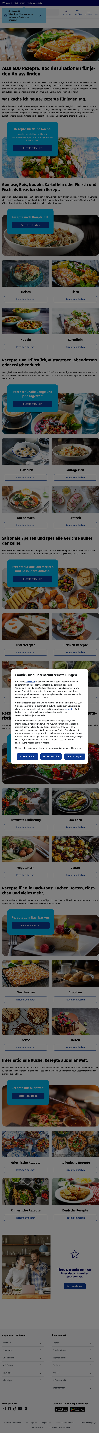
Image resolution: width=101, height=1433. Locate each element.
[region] (49, 716)
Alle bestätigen (27, 756)
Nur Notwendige (51, 756)
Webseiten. (70, 709)
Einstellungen (75, 756)
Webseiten (30, 681)
